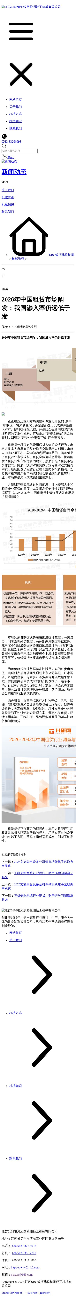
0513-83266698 (11, 141)
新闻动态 (14, 171)
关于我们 (8, 190)
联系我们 (8, 211)
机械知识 (8, 204)
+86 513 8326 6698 (24, 1245)
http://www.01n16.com (25, 1267)
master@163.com (22, 1274)
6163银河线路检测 (61, 254)
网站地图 (45, 1293)
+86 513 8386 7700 (24, 1253)
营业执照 (32, 1293)
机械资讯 (8, 197)
